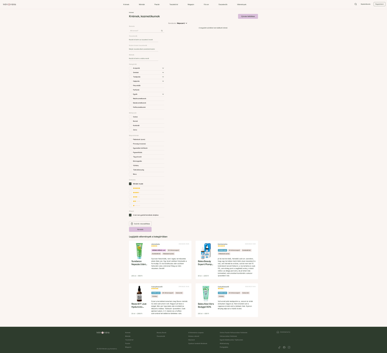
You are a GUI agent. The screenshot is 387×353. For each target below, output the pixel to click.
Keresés (140, 229)
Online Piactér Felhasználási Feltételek (233, 332)
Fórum (206, 4)
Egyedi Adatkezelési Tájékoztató (231, 340)
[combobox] (143, 40)
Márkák (142, 4)
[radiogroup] (146, 195)
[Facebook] (284, 347)
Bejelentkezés (365, 4)
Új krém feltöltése (248, 16)
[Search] (356, 4)
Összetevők (222, 4)
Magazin (191, 4)
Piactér (157, 4)
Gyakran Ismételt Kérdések (197, 343)
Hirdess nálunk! (193, 336)
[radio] (130, 183)
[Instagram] (289, 347)
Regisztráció (379, 4)
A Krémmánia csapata (196, 332)
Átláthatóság (224, 343)
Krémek (126, 4)
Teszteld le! (173, 4)
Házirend (191, 340)
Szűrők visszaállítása (142, 224)
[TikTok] (279, 347)
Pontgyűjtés (224, 347)
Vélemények (241, 4)
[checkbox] (130, 68)
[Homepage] (9, 4)
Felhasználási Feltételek (228, 336)
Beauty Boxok (161, 332)
